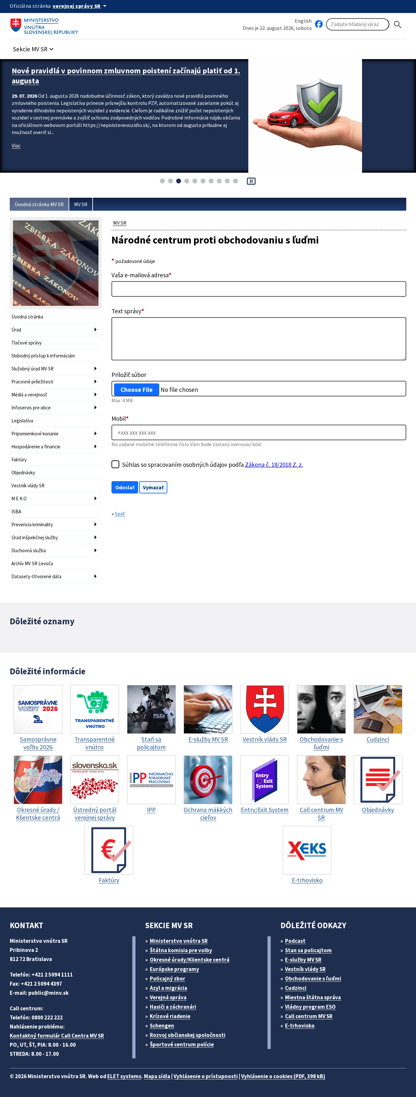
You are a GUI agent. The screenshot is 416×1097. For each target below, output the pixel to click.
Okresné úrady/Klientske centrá (189, 959)
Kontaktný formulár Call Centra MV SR (57, 1035)
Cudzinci (295, 987)
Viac (16, 145)
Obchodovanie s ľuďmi (313, 978)
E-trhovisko (300, 1025)
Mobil (120, 418)
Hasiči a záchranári (173, 1006)
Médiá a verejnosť (29, 395)
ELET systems (124, 1076)
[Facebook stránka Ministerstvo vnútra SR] (319, 24)
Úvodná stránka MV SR (39, 204)
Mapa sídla (157, 1076)
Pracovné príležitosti (32, 382)
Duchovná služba (28, 550)
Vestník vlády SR (28, 485)
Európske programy (174, 969)
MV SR (80, 204)
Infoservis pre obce (31, 408)
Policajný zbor (167, 978)
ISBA (16, 511)
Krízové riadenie (170, 1016)
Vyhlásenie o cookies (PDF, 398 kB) (283, 1076)
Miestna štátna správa (313, 997)
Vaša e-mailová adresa (141, 275)
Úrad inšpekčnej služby (34, 537)
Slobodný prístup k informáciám (43, 356)
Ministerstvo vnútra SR (179, 940)
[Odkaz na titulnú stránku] (45, 24)
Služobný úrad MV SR (32, 369)
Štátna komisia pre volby (181, 950)
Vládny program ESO (310, 1006)
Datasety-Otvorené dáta (36, 576)
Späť (120, 513)
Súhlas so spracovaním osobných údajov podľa (212, 464)
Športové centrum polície (182, 1044)
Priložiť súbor (128, 375)
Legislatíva (22, 421)
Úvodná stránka (27, 317)
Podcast (295, 940)
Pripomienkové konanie (34, 433)
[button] (34, 47)
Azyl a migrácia (168, 987)
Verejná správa (168, 997)
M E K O (19, 498)
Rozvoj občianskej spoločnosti (188, 1035)
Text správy (127, 311)
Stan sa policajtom (308, 950)
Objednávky (23, 472)
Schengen (162, 1025)
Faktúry (19, 459)
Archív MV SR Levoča (32, 563)
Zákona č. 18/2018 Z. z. (274, 464)
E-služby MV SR (303, 959)
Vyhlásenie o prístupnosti (206, 1076)
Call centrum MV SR (308, 1016)
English (303, 21)
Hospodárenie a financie (35, 446)
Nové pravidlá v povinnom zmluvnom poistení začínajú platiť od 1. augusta (126, 76)
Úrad (16, 330)
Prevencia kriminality (32, 524)
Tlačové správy (26, 343)
